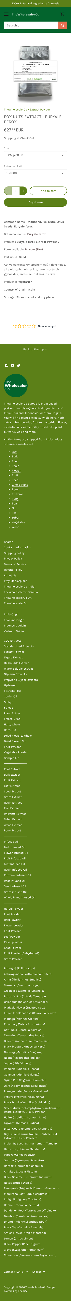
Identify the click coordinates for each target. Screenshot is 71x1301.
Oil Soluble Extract (16, 663)
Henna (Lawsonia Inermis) (21, 1205)
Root (15, 461)
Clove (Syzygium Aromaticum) (24, 1249)
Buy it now (35, 202)
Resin (15, 466)
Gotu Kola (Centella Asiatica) (23, 1030)
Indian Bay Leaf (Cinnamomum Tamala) (30, 1143)
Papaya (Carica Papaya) (19, 1154)
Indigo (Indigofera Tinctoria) (22, 1199)
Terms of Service (15, 564)
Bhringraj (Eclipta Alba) (19, 968)
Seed (15, 480)
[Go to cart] (62, 14)
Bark (15, 456)
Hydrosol (10, 685)
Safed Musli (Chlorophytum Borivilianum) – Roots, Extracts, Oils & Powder (33, 1110)
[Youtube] (12, 365)
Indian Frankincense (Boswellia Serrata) (30, 1013)
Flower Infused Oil (16, 853)
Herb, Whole (12, 724)
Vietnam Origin (14, 631)
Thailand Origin (14, 620)
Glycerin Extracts (15, 674)
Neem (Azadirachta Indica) (22, 1057)
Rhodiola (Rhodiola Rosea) (21, 1069)
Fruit (15, 475)
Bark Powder (12, 920)
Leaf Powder (12, 936)
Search (8, 542)
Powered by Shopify (15, 1290)
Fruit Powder (12, 747)
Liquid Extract (13, 657)
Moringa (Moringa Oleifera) (21, 1018)
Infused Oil (11, 841)
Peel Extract (12, 808)
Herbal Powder (13, 908)
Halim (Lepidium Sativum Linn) (25, 1117)
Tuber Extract (13, 819)
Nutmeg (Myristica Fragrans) (23, 1052)
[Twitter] (18, 365)
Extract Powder (40, 109)
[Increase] (23, 191)
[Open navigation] (6, 14)
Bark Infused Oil (14, 847)
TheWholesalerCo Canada (21, 592)
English (37, 1271)
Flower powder (13, 925)
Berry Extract (12, 830)
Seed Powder (12, 948)
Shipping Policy (14, 553)
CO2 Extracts (12, 640)
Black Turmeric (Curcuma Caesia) (26, 1041)
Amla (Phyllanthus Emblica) (22, 979)
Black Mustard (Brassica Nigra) (24, 1046)
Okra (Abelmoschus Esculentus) (25, 1085)
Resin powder (13, 942)
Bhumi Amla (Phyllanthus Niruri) (25, 1221)
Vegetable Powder (16, 752)
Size (6, 148)
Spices (8, 707)
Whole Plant (20, 484)
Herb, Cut (10, 730)
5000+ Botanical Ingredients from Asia (35, 3)
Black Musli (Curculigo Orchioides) (27, 1102)
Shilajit (9, 702)
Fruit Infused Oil (15, 858)
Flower (16, 470)
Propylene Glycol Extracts (21, 680)
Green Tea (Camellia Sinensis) (24, 990)
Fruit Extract (12, 780)
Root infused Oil (14, 881)
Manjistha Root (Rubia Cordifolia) (26, 1194)
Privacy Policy (13, 558)
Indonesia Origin (15, 625)
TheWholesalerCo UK (18, 597)
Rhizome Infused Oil (17, 875)
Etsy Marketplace (15, 581)
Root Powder (12, 914)
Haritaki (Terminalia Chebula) (23, 1166)
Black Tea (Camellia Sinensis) (23, 1227)
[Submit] (62, 25)
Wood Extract (13, 825)
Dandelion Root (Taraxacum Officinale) (30, 1210)
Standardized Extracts (19, 646)
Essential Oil (12, 691)
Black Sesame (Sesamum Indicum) (27, 1177)
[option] (35, 71)
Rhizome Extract (15, 814)
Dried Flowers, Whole (18, 735)
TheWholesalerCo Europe (40, 1287)
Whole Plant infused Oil (19, 897)
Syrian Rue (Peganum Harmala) (25, 1080)
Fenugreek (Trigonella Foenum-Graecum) (31, 1188)
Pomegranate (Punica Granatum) (26, 1091)
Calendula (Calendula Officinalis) (26, 1002)
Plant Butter (12, 713)
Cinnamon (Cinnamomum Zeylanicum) (30, 1255)
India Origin (11, 614)
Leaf (14, 452)
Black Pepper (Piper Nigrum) (22, 1244)
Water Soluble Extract (18, 668)
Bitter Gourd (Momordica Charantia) (28, 1128)
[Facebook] (6, 365)
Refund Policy (13, 569)
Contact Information (17, 547)
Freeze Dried (12, 719)
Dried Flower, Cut (15, 741)
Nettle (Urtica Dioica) (18, 1182)
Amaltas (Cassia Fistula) (20, 1171)
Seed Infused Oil (15, 886)
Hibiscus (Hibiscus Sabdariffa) (24, 1149)
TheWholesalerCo (15, 109)
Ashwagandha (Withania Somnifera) (28, 974)
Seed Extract (12, 791)
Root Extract (12, 769)
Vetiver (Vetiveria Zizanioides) (24, 1097)
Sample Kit (11, 758)
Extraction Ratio (13, 166)
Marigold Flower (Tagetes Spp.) (24, 1007)
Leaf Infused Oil (14, 864)
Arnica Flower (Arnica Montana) (25, 1233)
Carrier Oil (10, 696)
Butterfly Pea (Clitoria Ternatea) (25, 996)
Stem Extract (13, 797)
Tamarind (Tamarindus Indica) (24, 1035)
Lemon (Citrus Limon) (18, 1238)
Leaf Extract (12, 786)
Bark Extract (12, 774)
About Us (10, 575)
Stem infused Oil (15, 892)
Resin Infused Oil (15, 869)
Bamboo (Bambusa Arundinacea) (26, 1216)
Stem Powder (13, 959)
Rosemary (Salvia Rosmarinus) (24, 1024)
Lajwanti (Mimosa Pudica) (21, 1123)
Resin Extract (13, 802)
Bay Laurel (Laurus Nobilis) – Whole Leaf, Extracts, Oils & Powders (31, 1136)
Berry (15, 489)
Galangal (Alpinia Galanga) (21, 1074)
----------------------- (15, 609)
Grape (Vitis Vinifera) (17, 1063)
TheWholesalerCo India (19, 586)
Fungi (15, 499)
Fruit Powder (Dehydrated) (21, 953)
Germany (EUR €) (14, 1271)
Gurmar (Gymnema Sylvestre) (24, 1160)
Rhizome (17, 494)
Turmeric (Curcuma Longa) (21, 985)
